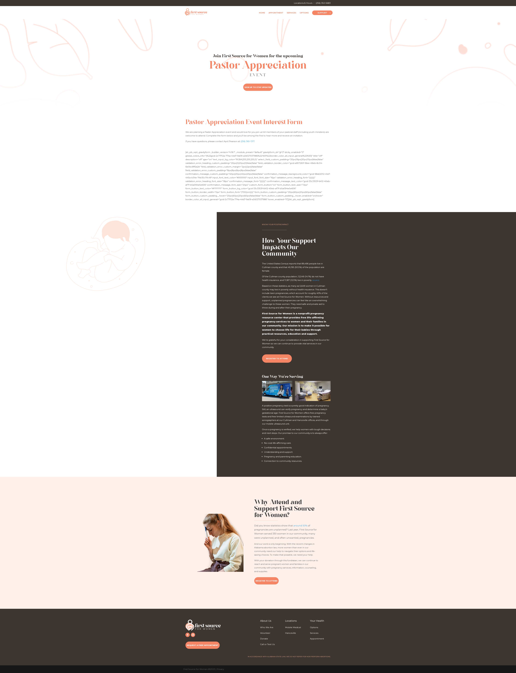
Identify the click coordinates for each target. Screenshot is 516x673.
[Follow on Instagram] (193, 635)
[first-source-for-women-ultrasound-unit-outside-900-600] (277, 400)
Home (262, 13)
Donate (264, 638)
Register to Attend (277, 358)
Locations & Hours (303, 3)
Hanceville (290, 633)
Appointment (275, 13)
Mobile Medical (293, 627)
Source (315, 280)
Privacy (220, 669)
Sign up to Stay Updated (258, 87)
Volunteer (265, 633)
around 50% (300, 525)
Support (322, 13)
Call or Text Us (267, 644)
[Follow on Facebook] (187, 635)
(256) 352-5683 (323, 3)
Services (291, 13)
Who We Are (266, 627)
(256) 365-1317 (247, 141)
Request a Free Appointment (202, 645)
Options (304, 13)
